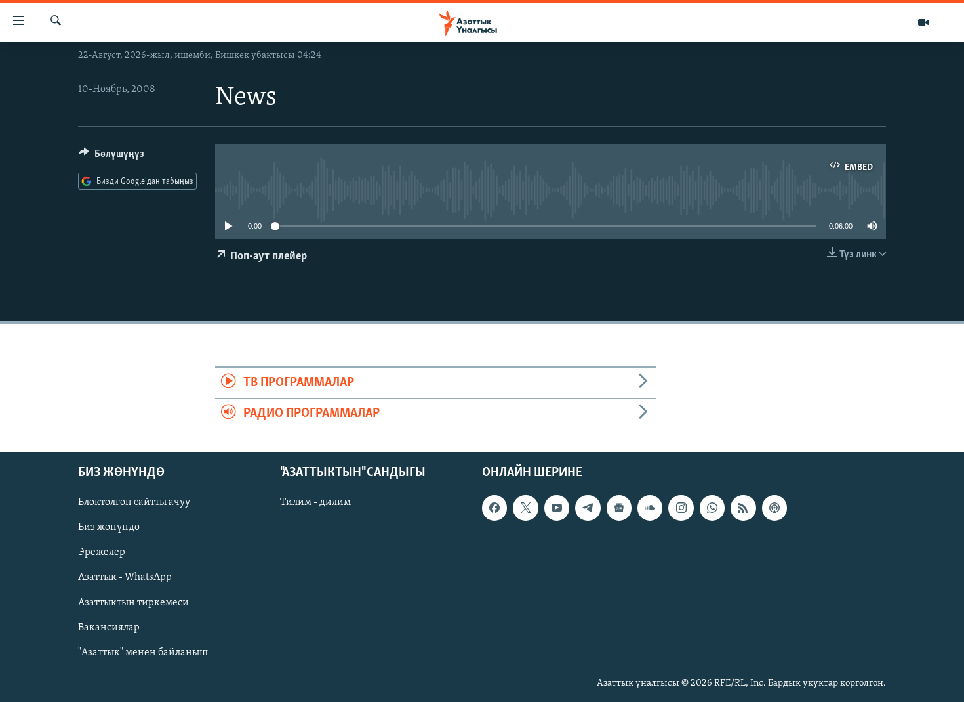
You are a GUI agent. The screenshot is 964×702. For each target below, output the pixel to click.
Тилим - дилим (315, 503)
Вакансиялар (109, 628)
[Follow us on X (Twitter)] (525, 508)
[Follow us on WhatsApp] (712, 508)
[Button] (111, 156)
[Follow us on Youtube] (556, 508)
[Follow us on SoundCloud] (649, 508)
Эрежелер (101, 553)
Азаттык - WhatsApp (125, 578)
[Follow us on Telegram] (587, 508)
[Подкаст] (774, 508)
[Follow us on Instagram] (680, 508)
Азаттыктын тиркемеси (133, 603)
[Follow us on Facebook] (494, 508)
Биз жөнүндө (109, 528)
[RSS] (743, 508)
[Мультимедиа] (923, 22)
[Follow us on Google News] (619, 508)
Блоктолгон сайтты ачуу (134, 503)
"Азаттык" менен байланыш (143, 652)
